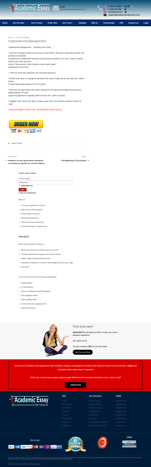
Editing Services (95, 411)
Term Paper (93, 418)
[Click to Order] (26, 133)
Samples (82, 23)
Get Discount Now (83, 352)
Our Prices (67, 23)
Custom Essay (94, 401)
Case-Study (17, 143)
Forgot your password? (27, 193)
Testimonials (109, 23)
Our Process (36, 23)
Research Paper (95, 404)
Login (146, 23)
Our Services (18, 23)
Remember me (27, 186)
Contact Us (133, 23)
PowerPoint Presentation (98, 422)
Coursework (93, 415)
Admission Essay (95, 408)
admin (26, 37)
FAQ (121, 23)
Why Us (94, 23)
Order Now (52, 23)
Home (5, 23)
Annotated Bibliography (97, 426)
